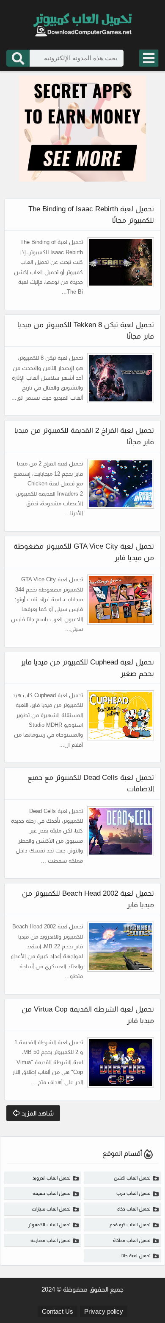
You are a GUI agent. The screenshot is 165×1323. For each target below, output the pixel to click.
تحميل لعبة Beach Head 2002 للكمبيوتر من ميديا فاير (88, 899)
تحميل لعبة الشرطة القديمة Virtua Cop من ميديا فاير (88, 1015)
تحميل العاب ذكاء (134, 1208)
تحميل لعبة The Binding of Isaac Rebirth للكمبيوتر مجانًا (91, 214)
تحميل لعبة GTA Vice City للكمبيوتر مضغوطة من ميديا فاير (84, 552)
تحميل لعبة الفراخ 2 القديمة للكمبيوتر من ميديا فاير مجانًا (84, 436)
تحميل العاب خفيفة (52, 1193)
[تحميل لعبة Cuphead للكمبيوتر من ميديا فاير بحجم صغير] (120, 715)
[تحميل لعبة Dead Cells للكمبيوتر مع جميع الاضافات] (120, 831)
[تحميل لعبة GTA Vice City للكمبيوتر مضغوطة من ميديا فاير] (120, 600)
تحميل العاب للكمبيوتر (49, 1224)
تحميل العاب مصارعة (50, 1240)
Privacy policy (103, 1311)
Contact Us (57, 1311)
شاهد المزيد (38, 1113)
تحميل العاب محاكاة (132, 1240)
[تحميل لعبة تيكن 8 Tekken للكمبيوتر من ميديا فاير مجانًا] (120, 378)
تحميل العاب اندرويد (52, 1177)
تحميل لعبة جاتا (136, 1255)
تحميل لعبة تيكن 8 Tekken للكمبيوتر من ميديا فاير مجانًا (85, 330)
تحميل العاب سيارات (51, 1208)
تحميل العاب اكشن (132, 1177)
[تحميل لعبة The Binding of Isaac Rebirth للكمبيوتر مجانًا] (120, 262)
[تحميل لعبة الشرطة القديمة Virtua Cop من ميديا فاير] (120, 1062)
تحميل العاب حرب (133, 1193)
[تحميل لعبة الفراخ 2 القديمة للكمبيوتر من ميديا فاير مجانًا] (120, 484)
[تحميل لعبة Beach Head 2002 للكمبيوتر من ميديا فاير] (120, 947)
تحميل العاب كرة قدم (130, 1224)
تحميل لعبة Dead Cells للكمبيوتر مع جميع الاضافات (91, 783)
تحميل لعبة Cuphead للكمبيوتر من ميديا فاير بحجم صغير (87, 668)
